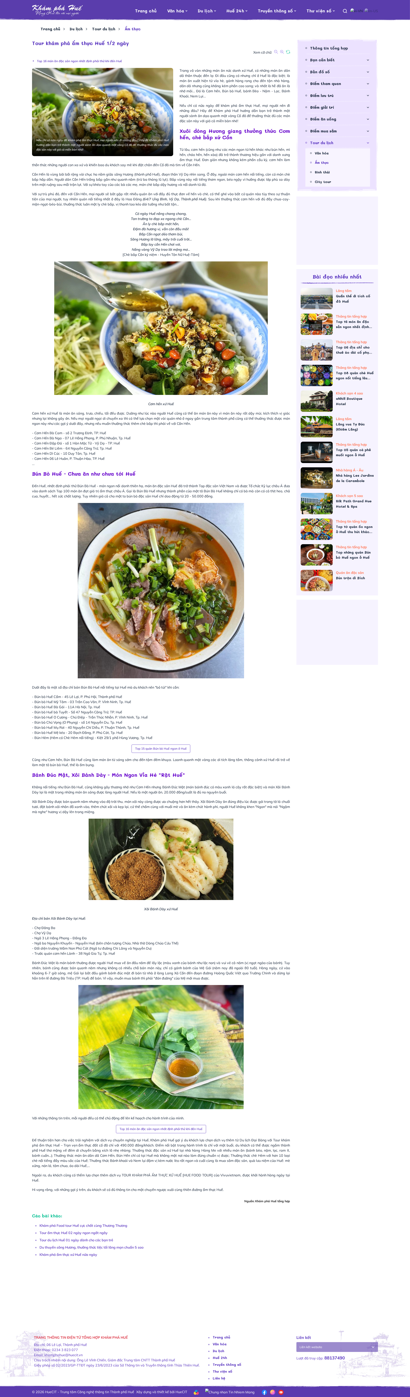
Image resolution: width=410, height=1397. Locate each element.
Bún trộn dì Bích (350, 578)
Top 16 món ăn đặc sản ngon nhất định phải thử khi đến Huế (79, 61)
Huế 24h (235, 10)
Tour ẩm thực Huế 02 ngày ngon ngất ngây (74, 1233)
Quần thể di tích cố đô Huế (353, 298)
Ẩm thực (322, 162)
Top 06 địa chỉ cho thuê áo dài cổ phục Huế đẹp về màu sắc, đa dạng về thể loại (354, 350)
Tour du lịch (103, 28)
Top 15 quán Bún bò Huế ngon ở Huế (161, 749)
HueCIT (181, 1392)
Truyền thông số (275, 10)
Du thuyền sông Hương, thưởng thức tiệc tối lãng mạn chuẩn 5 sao (92, 1247)
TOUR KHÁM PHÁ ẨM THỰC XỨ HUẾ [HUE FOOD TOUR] (167, 1175)
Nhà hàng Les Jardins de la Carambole (355, 478)
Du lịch (205, 10)
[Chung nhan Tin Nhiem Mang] (230, 1392)
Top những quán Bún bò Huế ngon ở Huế (353, 555)
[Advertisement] (160, 1291)
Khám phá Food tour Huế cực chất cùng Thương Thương (83, 1225)
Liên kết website (311, 1347)
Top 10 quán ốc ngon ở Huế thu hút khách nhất (354, 529)
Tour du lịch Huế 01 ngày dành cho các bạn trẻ (76, 1240)
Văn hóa (175, 10)
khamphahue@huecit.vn (63, 1355)
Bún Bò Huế (86, 486)
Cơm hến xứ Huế (45, 413)
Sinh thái (322, 172)
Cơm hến (213, 91)
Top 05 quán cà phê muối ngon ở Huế (353, 452)
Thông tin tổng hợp (329, 48)
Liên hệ (219, 1378)
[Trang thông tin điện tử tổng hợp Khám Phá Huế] (57, 10)
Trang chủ (146, 10)
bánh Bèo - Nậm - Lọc (261, 91)
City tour (323, 181)
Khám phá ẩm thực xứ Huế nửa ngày (68, 1254)
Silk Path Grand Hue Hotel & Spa (354, 504)
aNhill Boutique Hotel (349, 401)
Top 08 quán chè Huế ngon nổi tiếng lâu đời (355, 376)
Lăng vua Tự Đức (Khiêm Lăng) (350, 426)
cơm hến (198, 149)
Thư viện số (318, 10)
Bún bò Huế (231, 91)
